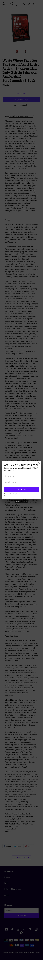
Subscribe (21, 489)
